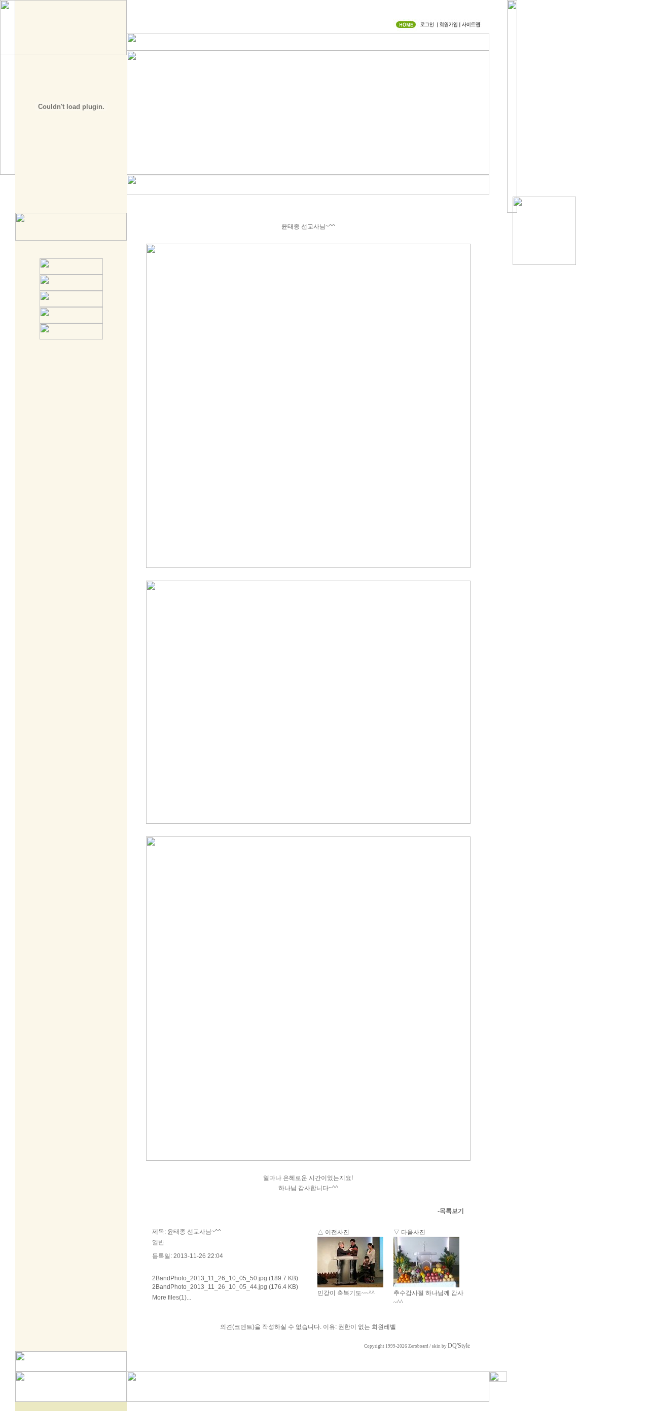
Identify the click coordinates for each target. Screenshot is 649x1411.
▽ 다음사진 (409, 1232)
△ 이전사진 (333, 1232)
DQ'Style (459, 1345)
